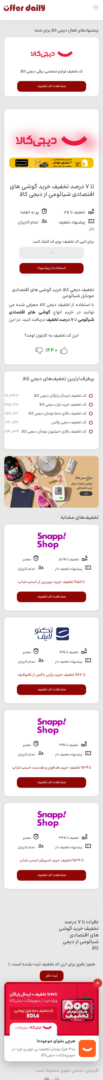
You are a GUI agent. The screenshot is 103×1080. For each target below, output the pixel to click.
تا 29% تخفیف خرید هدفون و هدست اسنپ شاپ (51, 768)
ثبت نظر (52, 976)
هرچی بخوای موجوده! (56, 1041)
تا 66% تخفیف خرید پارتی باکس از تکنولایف (51, 675)
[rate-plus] (64, 352)
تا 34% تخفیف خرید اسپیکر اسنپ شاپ (51, 860)
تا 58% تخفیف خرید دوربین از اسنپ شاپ (51, 582)
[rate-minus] (39, 352)
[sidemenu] (96, 8)
